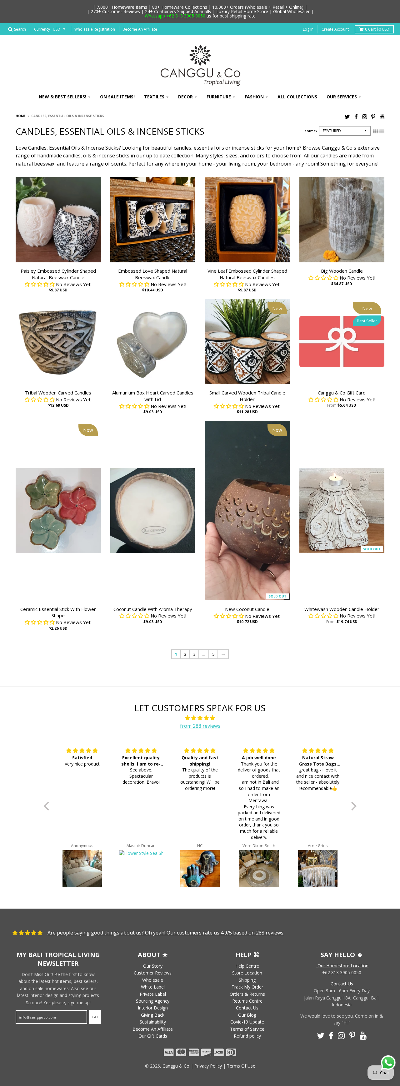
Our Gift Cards (152, 1036)
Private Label (153, 994)
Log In (308, 29)
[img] (200, 718)
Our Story (152, 966)
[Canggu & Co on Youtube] (382, 116)
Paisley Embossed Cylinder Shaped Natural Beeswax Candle (58, 274)
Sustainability (153, 1022)
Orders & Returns (247, 994)
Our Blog (247, 1015)
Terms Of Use (241, 1066)
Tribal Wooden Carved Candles (58, 392)
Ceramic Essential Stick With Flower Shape (58, 612)
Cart (377, 29)
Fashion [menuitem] (254, 97)
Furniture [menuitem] (219, 97)
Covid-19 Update (247, 1022)
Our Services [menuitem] (342, 97)
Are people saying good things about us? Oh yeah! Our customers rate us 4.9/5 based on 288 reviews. (166, 932)
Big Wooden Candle (342, 271)
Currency (42, 29)
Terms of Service (247, 1029)
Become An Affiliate (139, 29)
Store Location (247, 973)
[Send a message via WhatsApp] (388, 1062)
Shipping (247, 980)
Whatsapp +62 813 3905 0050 (175, 16)
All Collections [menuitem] (297, 97)
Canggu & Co (175, 1066)
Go (95, 1016)
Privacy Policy (208, 1066)
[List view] (381, 131)
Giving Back (152, 1015)
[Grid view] (375, 131)
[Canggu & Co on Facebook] (356, 116)
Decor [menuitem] (185, 97)
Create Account (335, 29)
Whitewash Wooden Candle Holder (341, 609)
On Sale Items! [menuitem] (117, 97)
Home (21, 116)
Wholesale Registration (94, 29)
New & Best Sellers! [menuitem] (62, 97)
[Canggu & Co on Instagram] (364, 116)
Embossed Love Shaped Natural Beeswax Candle (152, 274)
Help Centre (247, 966)
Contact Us (247, 1008)
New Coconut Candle (247, 609)
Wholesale (152, 980)
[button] (47, 806)
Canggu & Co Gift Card (342, 392)
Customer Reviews (153, 973)
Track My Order (247, 987)
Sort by (311, 131)
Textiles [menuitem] (154, 97)
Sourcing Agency (152, 1001)
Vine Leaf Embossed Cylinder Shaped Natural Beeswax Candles (247, 274)
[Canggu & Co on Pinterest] (373, 116)
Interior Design (153, 1008)
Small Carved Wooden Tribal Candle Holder (247, 395)
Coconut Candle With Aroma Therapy (152, 609)
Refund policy (247, 1036)
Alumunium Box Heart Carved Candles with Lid (152, 395)
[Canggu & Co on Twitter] (347, 116)
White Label (153, 987)
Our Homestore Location (342, 966)
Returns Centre (247, 1001)
